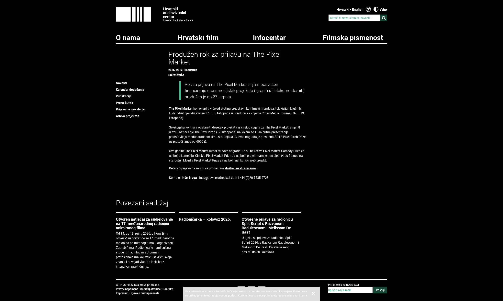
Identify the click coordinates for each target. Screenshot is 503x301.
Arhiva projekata (127, 116)
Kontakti (168, 289)
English (357, 9)
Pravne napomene (127, 289)
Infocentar (269, 37)
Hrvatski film (198, 37)
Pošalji (380, 290)
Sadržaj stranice (150, 289)
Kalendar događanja (130, 89)
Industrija (191, 70)
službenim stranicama (240, 168)
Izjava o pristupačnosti (144, 293)
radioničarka (176, 74)
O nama (128, 37)
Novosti (121, 83)
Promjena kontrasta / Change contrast (376, 9)
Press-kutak (124, 103)
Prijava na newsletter (131, 109)
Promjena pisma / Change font (383, 9)
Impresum (122, 293)
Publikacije (123, 96)
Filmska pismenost (353, 37)
